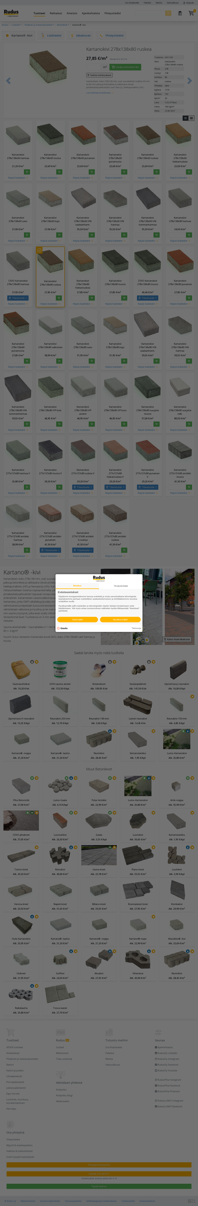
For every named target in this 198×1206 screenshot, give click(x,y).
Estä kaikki (77, 619)
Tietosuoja (136, 628)
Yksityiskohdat (121, 586)
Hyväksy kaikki (120, 619)
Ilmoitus (77, 585)
